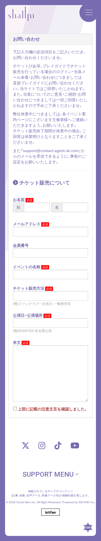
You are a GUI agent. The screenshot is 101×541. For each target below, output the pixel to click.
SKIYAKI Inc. (87, 502)
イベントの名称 (26, 267)
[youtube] (75, 445)
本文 (17, 342)
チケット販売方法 (28, 288)
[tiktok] (58, 445)
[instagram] (42, 445)
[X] (25, 445)
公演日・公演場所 (28, 315)
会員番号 (21, 245)
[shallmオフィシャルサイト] (21, 17)
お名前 (19, 199)
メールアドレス (26, 224)
